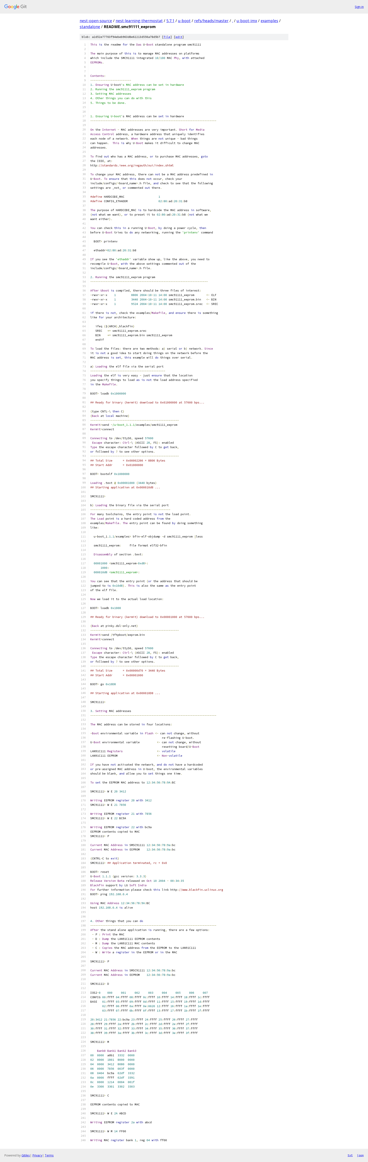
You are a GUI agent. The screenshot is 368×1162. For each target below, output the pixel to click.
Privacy (37, 1155)
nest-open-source (96, 20)
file (167, 37)
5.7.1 (170, 20)
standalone (90, 26)
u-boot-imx (247, 20)
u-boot (184, 20)
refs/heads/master (211, 20)
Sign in (359, 7)
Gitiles (26, 1155)
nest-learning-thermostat (139, 20)
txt (350, 1155)
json (360, 1155)
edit (178, 37)
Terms (49, 1155)
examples (269, 20)
